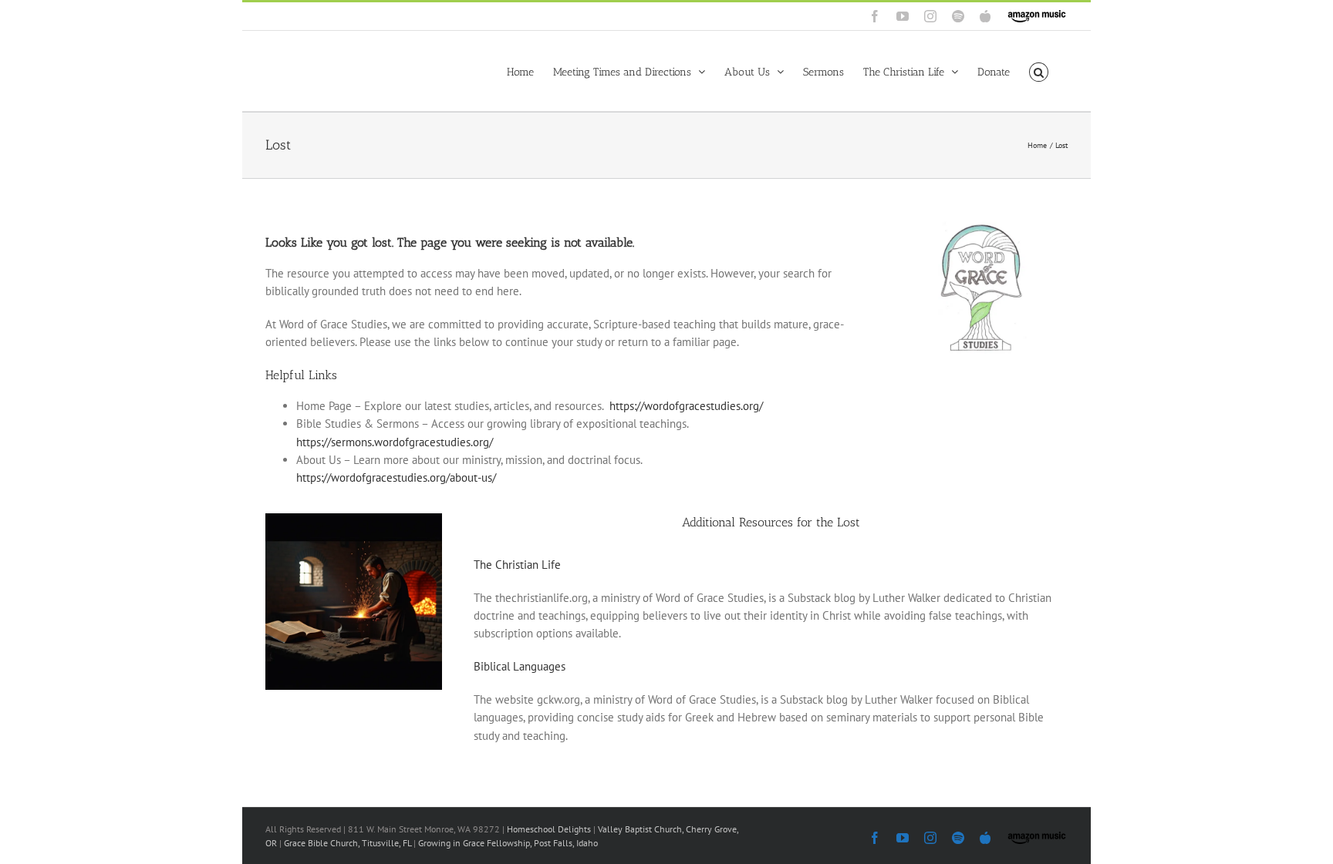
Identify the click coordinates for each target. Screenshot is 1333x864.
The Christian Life (517, 564)
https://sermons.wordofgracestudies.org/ (394, 442)
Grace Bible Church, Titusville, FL (348, 843)
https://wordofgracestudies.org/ (686, 405)
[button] (1038, 71)
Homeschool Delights (549, 829)
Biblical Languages (519, 666)
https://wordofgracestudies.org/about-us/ (396, 477)
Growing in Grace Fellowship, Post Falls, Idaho (508, 843)
